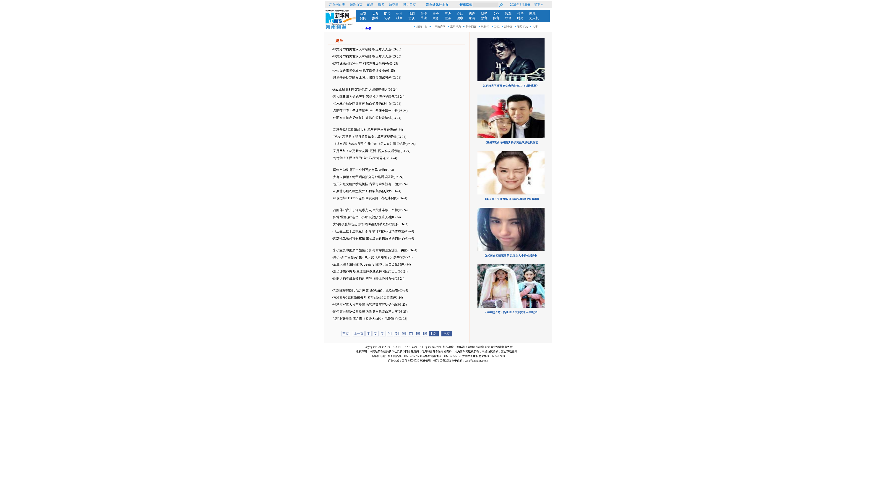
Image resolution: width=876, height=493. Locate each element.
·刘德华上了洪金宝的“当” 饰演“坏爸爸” (359, 158)
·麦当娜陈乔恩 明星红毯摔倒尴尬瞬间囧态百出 (365, 271)
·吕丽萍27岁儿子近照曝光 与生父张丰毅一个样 (365, 111)
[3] (383, 333)
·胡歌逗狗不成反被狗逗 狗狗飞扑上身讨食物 (363, 278)
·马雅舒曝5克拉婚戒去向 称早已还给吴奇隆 (362, 129)
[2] (376, 333)
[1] (368, 333)
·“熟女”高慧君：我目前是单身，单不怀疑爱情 (364, 137)
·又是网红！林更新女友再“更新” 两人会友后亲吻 (366, 151)
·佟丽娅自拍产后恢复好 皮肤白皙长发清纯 (361, 118)
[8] (418, 333)
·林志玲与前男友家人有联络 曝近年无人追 (361, 49)
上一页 (358, 333)
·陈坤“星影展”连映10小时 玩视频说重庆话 (361, 217)
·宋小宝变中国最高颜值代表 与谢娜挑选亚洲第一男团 (369, 250)
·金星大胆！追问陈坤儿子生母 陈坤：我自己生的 (366, 264)
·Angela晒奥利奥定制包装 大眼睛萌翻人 (360, 89)
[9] (425, 333)
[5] (397, 333)
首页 (345, 333)
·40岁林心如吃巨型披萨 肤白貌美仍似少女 (361, 103)
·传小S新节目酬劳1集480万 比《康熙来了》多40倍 (367, 257)
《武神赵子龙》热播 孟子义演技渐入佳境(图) (511, 312)
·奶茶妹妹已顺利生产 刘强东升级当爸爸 (360, 63)
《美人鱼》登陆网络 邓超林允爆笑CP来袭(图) (511, 199)
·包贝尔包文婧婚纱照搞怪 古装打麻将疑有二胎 (365, 184)
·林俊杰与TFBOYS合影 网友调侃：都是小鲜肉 (364, 198)
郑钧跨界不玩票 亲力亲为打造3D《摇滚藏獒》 (511, 85)
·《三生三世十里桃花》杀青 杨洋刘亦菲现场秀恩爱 (368, 231)
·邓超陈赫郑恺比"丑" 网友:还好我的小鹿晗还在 (365, 290)
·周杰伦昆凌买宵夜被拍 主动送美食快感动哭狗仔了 (368, 238)
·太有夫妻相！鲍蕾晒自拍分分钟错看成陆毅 (363, 177)
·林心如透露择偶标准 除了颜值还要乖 (358, 70)
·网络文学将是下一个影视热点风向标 (358, 170)
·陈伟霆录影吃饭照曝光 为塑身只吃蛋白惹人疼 (365, 311)
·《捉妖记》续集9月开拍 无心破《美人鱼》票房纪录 (369, 144)
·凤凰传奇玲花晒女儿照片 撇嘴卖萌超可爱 (361, 77)
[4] (390, 333)
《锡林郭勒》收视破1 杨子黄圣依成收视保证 (511, 142)
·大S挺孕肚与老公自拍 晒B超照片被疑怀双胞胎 (365, 224)
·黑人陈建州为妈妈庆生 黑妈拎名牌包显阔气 (363, 96)
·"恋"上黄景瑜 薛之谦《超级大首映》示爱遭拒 (364, 318)
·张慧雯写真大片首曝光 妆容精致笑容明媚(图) (364, 304)
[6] (404, 333)
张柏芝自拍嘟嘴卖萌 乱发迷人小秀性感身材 (511, 255)
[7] (411, 333)
